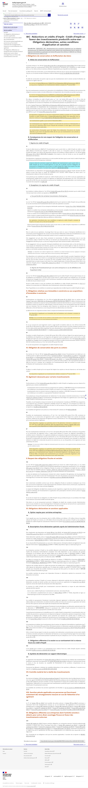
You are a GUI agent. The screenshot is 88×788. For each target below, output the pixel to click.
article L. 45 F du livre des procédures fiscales (46, 678)
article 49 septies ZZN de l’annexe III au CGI (58, 171)
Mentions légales (19, 783)
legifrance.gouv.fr (68, 776)
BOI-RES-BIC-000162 (63, 168)
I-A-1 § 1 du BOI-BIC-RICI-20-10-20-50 (69, 73)
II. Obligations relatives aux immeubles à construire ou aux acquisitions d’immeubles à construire (12, 19)
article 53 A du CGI (78, 582)
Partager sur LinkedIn (78, 27)
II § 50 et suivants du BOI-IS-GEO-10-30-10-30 (60, 330)
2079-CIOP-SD (38, 540)
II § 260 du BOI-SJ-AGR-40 (40, 407)
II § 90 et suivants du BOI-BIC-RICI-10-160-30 (43, 650)
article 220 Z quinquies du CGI (72, 532)
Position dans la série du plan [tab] (10, 27)
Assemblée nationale (49, 751)
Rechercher (49, 15)
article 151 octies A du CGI (77, 215)
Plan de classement (12, 11)
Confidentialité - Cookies (36, 783)
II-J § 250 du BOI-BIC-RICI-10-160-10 (37, 330)
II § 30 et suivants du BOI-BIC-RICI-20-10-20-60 (44, 669)
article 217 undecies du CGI (34, 397)
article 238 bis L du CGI (70, 356)
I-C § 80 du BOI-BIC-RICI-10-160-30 (70, 619)
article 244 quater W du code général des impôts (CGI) (58, 65)
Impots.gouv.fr (48, 764)
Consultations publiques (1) (26, 11)
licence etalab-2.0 (30, 786)
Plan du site (27, 783)
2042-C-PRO (58, 593)
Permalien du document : (30, 741)
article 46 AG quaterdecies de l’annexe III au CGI (60, 628)
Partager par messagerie (82, 27)
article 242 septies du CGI (34, 723)
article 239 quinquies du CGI (74, 359)
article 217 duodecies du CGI (61, 708)
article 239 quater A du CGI (43, 357)
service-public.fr (57, 776)
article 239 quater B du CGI (34, 359)
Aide (4, 751)
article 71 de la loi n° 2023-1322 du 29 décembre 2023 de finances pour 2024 (47, 301)
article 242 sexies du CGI (51, 659)
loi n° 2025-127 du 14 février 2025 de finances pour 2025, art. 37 (53, 450)
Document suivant (79, 33)
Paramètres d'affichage (49, 783)
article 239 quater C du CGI (53, 359)
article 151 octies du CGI (41, 211)
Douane (46, 758)
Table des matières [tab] (8, 24)
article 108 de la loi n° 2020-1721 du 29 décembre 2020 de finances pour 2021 (58, 83)
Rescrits (36, 11)
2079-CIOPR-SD (43, 544)
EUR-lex (46, 760)
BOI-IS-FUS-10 (79, 213)
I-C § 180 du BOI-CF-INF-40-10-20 (75, 710)
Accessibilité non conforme (8, 783)
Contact (4, 753)
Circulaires (47, 755)
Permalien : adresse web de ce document (78, 23)
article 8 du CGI (56, 356)
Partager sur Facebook (70, 27)
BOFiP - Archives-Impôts (45, 11)
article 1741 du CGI (71, 703)
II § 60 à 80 (44, 182)
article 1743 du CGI (37, 703)
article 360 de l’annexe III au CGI (66, 555)
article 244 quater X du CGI (38, 710)
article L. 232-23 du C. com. (43, 471)
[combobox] (26, 15)
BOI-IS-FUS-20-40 (49, 226)
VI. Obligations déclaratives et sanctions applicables (12, 35)
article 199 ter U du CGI (53, 532)
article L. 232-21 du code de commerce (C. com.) (60, 470)
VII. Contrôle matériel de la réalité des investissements (13, 38)
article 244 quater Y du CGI (57, 710)
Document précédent (31, 33)
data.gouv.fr (79, 776)
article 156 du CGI (35, 619)
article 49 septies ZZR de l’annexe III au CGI (58, 537)
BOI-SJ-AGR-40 (72, 409)
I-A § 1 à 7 (82, 283)
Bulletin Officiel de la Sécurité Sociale (52, 753)
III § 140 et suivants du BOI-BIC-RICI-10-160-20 (62, 477)
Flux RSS (25, 751)
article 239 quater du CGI (76, 357)
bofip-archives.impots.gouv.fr (29, 758)
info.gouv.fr (48, 776)
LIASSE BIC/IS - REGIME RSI (39, 563)
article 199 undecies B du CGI (50, 263)
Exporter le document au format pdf (70, 23)
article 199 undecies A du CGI (44, 706)
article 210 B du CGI (37, 226)
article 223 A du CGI (72, 565)
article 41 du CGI (70, 206)
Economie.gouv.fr (48, 762)
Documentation (27, 755)
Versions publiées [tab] (8, 30)
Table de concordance (28, 753)
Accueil (4, 11)
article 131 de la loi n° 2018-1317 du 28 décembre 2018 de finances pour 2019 (58, 95)
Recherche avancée (63, 15)
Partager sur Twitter (74, 27)
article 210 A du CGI (68, 213)
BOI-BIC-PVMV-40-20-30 (56, 211)
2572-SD (71, 553)
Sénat (46, 766)
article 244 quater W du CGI (59, 191)
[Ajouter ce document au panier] (74, 23)
